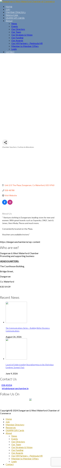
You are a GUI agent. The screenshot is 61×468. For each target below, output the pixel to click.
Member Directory (15, 424)
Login (14, 461)
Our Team (16, 444)
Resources (11, 427)
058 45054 (6, 385)
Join (8, 421)
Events (14, 438)
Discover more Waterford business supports (30, 405)
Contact (10, 464)
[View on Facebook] (4, 204)
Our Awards (17, 453)
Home (9, 419)
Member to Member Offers (25, 458)
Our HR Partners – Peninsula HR (27, 455)
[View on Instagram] (10, 204)
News (14, 436)
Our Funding (17, 450)
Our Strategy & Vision (21, 447)
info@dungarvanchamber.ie (15, 388)
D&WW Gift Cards (15, 430)
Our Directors (18, 441)
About (9, 433)
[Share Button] (5, 142)
